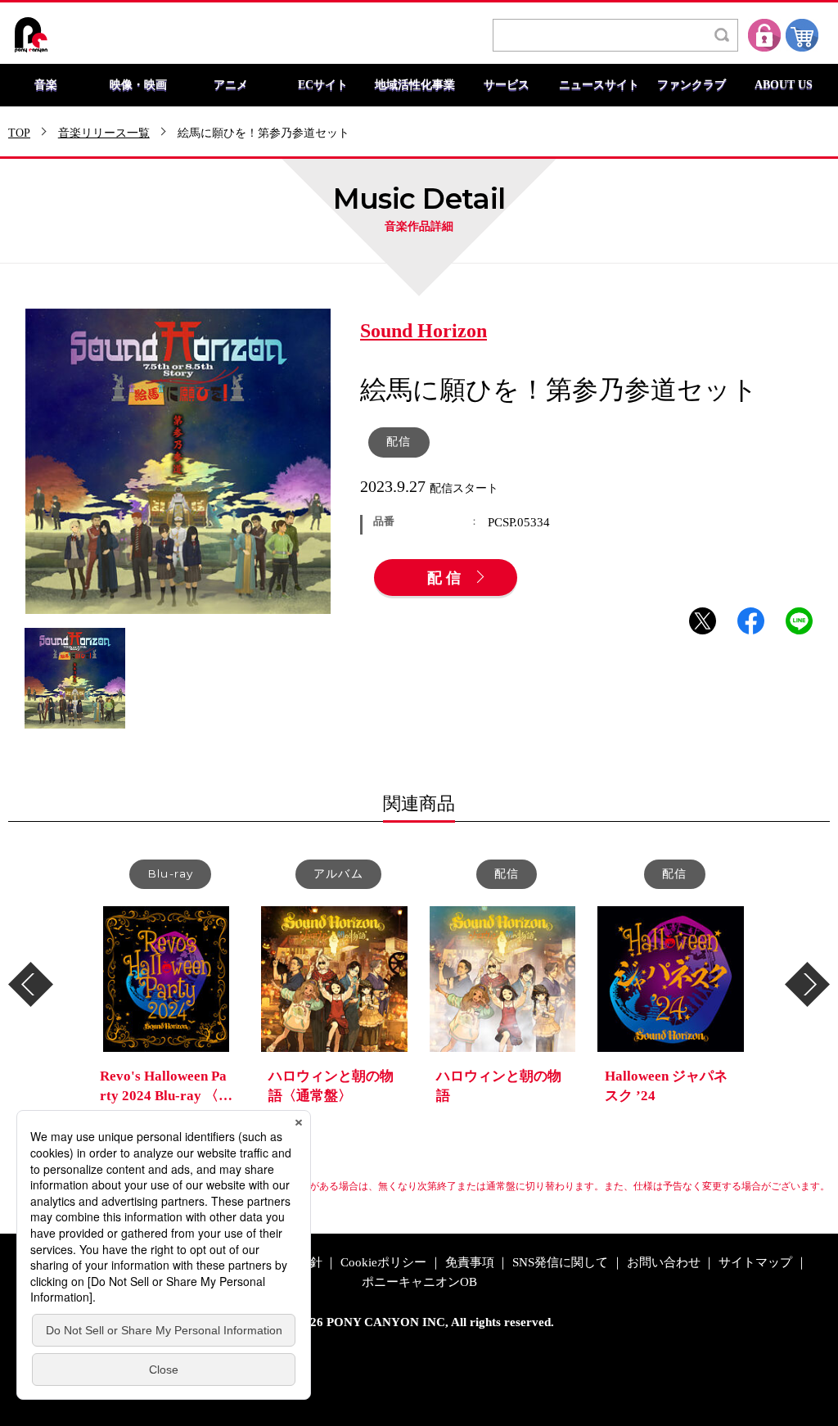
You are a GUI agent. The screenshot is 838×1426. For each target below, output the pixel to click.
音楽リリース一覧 (104, 133)
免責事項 (469, 1263)
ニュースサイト (599, 85)
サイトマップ (755, 1263)
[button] (30, 984)
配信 (446, 578)
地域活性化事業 (415, 85)
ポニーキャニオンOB (419, 1282)
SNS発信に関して (560, 1263)
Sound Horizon (423, 331)
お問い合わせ (664, 1263)
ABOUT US (784, 85)
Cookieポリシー (383, 1263)
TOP (19, 133)
